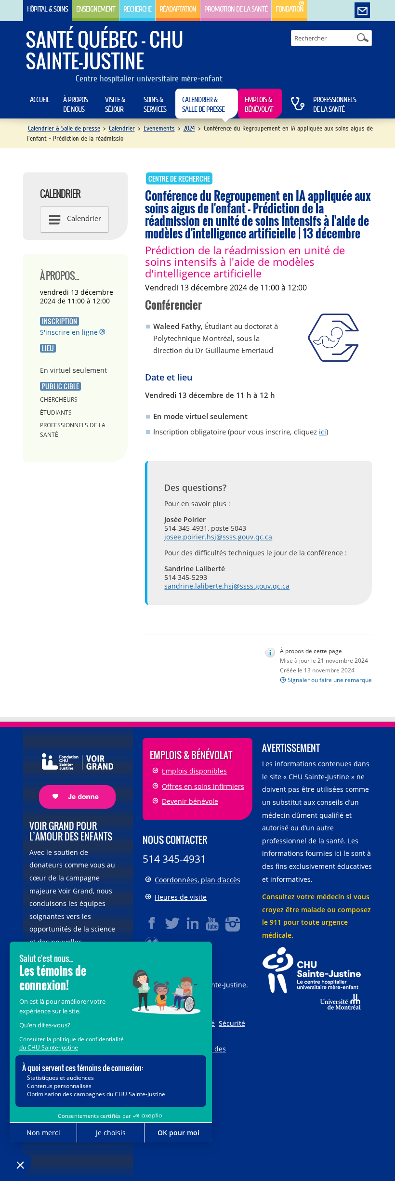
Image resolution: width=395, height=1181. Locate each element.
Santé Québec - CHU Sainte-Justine (104, 50)
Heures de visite (181, 897)
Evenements (159, 128)
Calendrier (122, 128)
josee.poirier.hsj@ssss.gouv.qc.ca (218, 536)
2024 (189, 128)
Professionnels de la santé (334, 104)
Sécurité (232, 1023)
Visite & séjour (115, 104)
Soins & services (155, 104)
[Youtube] (213, 923)
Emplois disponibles (194, 770)
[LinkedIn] (192, 923)
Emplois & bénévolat (259, 104)
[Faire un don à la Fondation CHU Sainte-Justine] (72, 772)
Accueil (40, 100)
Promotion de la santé (235, 9)
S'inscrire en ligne (69, 332)
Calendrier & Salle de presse (203, 104)
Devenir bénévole (190, 801)
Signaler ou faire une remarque (330, 680)
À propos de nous (75, 104)
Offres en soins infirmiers (203, 786)
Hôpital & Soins (47, 9)
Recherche (137, 9)
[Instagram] (233, 923)
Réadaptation (177, 9)
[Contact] (362, 10)
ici (322, 431)
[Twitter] (172, 923)
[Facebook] (152, 923)
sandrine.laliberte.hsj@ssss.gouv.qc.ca (227, 585)
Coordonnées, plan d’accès (197, 879)
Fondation (289, 9)
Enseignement (95, 9)
